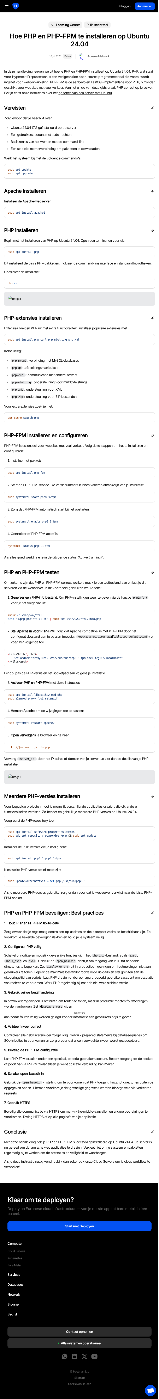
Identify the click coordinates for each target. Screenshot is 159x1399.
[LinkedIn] (74, 1356)
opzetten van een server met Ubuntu (85, 93)
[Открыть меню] (6, 6)
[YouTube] (94, 1356)
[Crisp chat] (150, 1390)
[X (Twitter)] (84, 1356)
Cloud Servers (103, 1161)
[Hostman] (15, 6)
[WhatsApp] (64, 1356)
